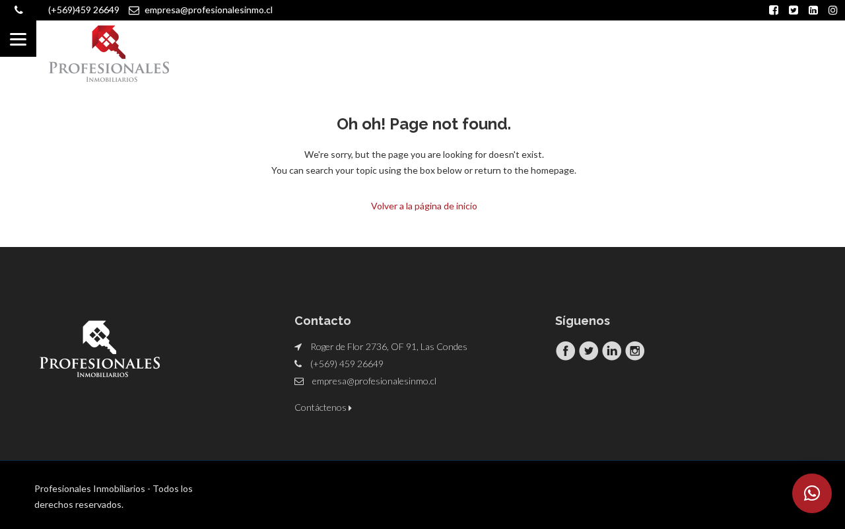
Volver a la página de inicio (424, 205)
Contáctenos (321, 407)
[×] (812, 493)
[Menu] (18, 38)
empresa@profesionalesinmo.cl (374, 380)
